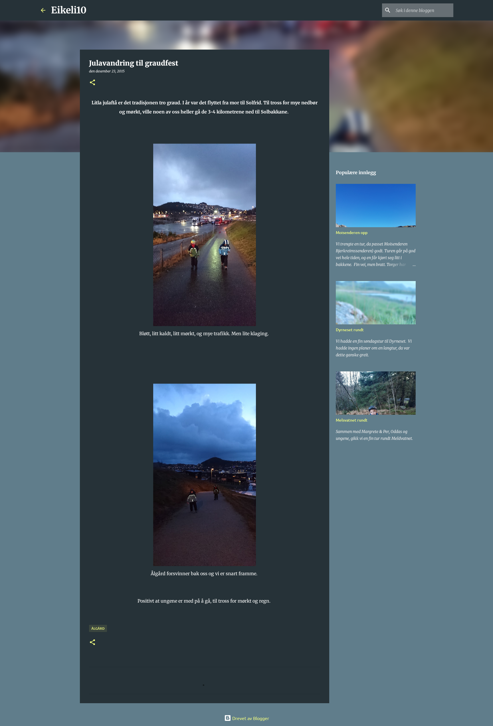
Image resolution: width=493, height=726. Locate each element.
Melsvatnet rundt (351, 420)
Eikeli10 (68, 10)
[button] (92, 83)
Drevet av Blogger (250, 718)
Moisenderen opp (351, 232)
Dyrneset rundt (350, 329)
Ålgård (98, 628)
